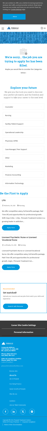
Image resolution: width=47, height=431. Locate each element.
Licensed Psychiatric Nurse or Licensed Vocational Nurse (19, 238)
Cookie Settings (16, 9)
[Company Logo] (13, 28)
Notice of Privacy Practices (11, 422)
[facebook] (5, 411)
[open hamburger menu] (2, 28)
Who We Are (13, 394)
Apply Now (11, 227)
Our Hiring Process (15, 384)
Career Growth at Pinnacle (17, 389)
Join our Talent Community (17, 405)
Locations (12, 401)
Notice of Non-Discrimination (13, 424)
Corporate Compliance (28, 422)
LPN (4, 200)
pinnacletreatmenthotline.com (12, 366)
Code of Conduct (7, 362)
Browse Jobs (13, 371)
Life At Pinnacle (14, 379)
